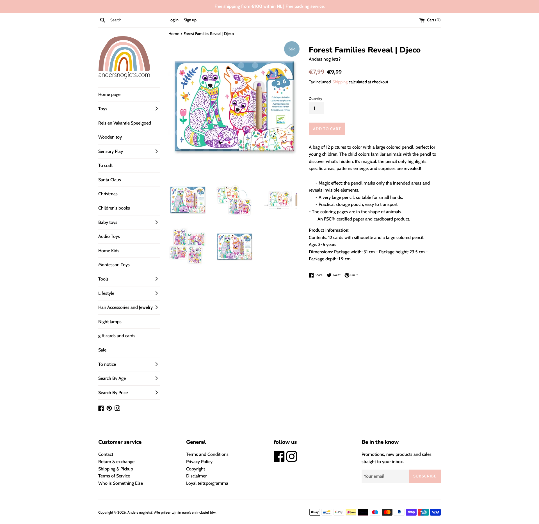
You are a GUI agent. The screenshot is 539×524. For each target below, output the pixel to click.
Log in (173, 19)
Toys (102, 108)
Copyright (195, 469)
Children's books (114, 208)
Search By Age (112, 378)
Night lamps (110, 321)
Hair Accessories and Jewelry (125, 307)
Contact (105, 454)
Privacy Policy (199, 461)
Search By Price (113, 392)
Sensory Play (110, 151)
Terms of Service (114, 476)
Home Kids (108, 250)
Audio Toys (109, 236)
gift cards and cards (116, 335)
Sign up (190, 19)
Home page (109, 94)
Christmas (108, 193)
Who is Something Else (120, 483)
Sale (102, 350)
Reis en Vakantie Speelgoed (124, 123)
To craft (105, 165)
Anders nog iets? (139, 512)
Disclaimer (196, 476)
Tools (103, 279)
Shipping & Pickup (115, 469)
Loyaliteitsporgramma (207, 483)
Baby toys (107, 222)
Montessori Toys (114, 264)
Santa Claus (109, 179)
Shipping (340, 81)
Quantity (315, 98)
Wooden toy (110, 137)
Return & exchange (116, 461)
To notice (107, 364)
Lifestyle (106, 293)
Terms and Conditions (207, 454)
